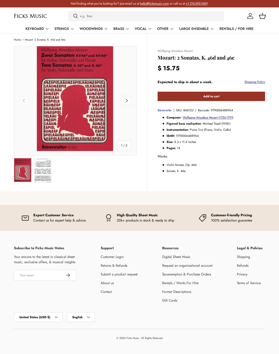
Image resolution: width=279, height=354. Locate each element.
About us (107, 282)
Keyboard (35, 28)
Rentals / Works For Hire (180, 282)
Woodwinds (91, 28)
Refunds (242, 265)
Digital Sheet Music (176, 256)
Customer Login (112, 256)
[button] (262, 16)
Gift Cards (169, 300)
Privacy (242, 274)
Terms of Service (249, 282)
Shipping (243, 256)
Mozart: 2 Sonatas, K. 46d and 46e (45, 40)
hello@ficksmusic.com (154, 3)
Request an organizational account (187, 265)
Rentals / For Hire (236, 28)
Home (17, 40)
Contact (106, 291)
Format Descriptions (176, 291)
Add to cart (211, 96)
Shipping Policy (255, 82)
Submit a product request (119, 274)
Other (162, 28)
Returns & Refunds (114, 265)
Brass (118, 28)
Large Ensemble (194, 28)
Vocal (140, 28)
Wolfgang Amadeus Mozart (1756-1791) (208, 117)
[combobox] (146, 16)
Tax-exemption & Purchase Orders (186, 274)
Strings (61, 28)
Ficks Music (132, 338)
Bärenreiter (165, 110)
